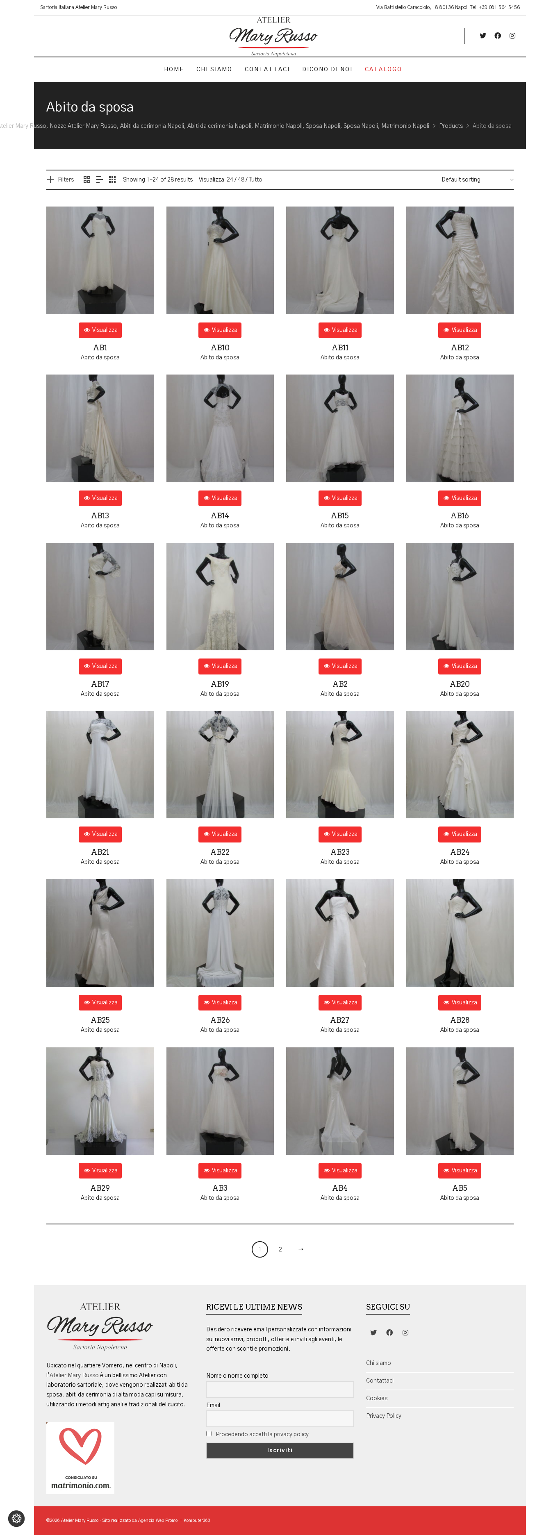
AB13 (100, 515)
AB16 (460, 515)
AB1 (100, 347)
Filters (66, 180)
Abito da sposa (100, 358)
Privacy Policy (383, 1416)
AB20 (460, 684)
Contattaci (380, 1381)
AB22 (220, 852)
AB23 (340, 852)
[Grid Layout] (112, 181)
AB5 (459, 1188)
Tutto (255, 180)
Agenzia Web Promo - (161, 1520)
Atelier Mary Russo (74, 1375)
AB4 (340, 1188)
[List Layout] (100, 181)
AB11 (340, 347)
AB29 (100, 1188)
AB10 (220, 347)
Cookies (376, 1398)
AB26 (220, 1020)
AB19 (220, 684)
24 (230, 180)
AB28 (460, 1020)
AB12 (460, 347)
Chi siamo (378, 1363)
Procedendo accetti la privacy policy (262, 1434)
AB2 (340, 684)
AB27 (340, 1020)
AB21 (100, 852)
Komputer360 (197, 1520)
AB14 (220, 515)
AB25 (100, 1020)
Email (213, 1405)
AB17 (100, 684)
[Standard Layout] (87, 181)
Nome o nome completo (237, 1376)
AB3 (220, 1188)
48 (241, 180)
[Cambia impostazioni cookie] (16, 1518)
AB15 (340, 515)
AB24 (460, 852)
